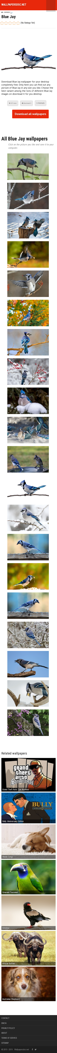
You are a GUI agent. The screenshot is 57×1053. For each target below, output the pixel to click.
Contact (5, 1018)
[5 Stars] (18, 23)
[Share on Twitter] (14, 125)
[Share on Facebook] (3, 125)
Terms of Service (9, 1038)
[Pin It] (19, 125)
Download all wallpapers (30, 114)
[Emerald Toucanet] (28, 877)
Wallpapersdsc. (13, 4)
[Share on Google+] (9, 125)
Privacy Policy (8, 1028)
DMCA (4, 1023)
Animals (7, 12)
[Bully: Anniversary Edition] (28, 807)
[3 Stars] (10, 23)
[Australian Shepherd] (28, 983)
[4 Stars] (14, 23)
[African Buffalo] (28, 948)
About (4, 1033)
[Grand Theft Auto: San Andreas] (28, 774)
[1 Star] (2, 23)
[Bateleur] (28, 912)
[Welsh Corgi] (28, 841)
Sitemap (5, 1043)
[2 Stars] (6, 23)
